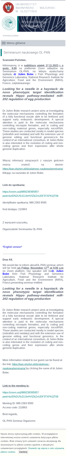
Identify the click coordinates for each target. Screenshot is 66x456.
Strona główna (10, 36)
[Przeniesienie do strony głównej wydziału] (9, 24)
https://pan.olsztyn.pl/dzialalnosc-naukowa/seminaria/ (33, 168)
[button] (33, 43)
